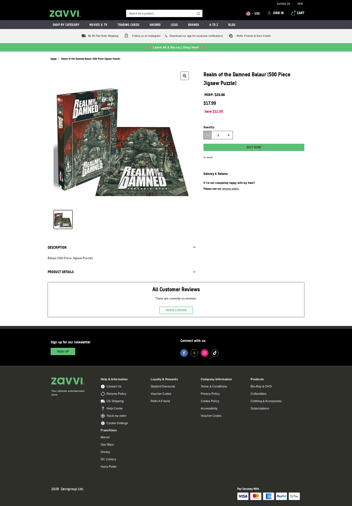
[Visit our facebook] (184, 353)
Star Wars (107, 444)
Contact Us (114, 386)
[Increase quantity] (229, 135)
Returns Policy (116, 393)
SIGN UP (63, 351)
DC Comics (108, 459)
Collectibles (258, 393)
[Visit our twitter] (194, 353)
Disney (105, 452)
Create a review (176, 310)
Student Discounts (163, 386)
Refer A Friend (160, 401)
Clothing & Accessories (266, 401)
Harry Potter (109, 466)
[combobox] (164, 13)
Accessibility (209, 408)
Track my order (116, 415)
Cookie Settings (117, 423)
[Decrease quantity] (208, 135)
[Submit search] (198, 13)
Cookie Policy (210, 401)
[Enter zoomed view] (184, 76)
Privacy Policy (210, 393)
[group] (122, 138)
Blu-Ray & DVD (261, 386)
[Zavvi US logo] (65, 13)
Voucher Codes (161, 393)
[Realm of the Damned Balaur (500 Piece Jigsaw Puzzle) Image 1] (63, 219)
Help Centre (115, 408)
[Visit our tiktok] (215, 353)
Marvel (105, 437)
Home (53, 58)
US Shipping (115, 401)
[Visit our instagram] (204, 353)
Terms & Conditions (214, 386)
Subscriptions (260, 408)
